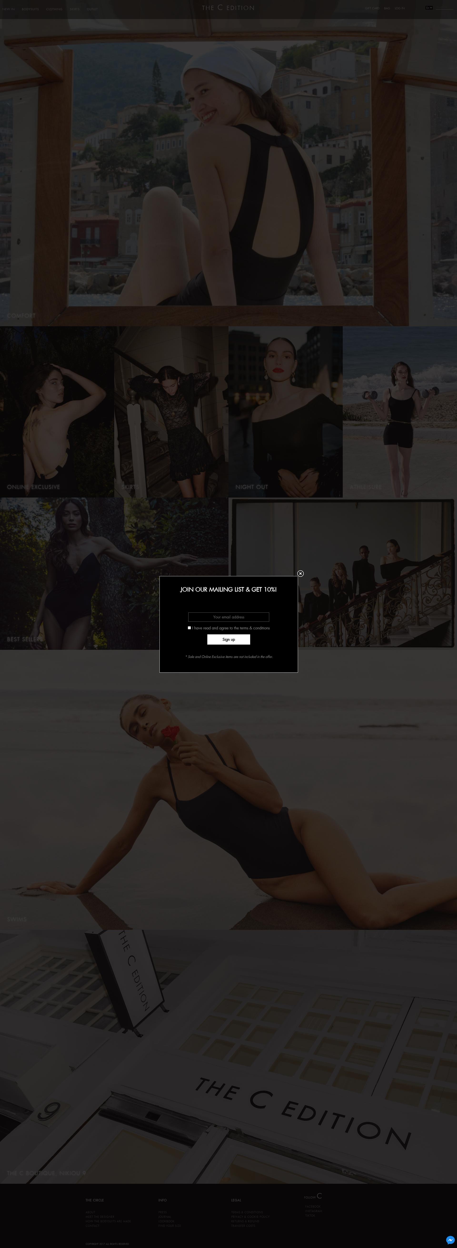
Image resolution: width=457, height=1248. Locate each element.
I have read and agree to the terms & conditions (231, 627)
